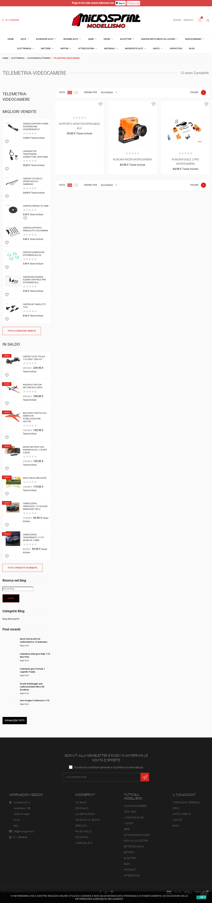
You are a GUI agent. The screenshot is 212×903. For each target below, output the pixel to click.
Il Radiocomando (134, 817)
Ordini (176, 808)
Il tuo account (184, 794)
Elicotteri (126, 39)
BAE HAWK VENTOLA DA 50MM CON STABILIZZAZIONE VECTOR (34, 417)
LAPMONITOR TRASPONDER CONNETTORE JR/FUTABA (35, 154)
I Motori (128, 823)
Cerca (11, 598)
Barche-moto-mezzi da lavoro (158, 39)
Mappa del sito (83, 843)
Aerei (91, 39)
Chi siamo (80, 802)
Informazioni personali (187, 802)
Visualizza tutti (15, 720)
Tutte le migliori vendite (22, 331)
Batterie (46, 48)
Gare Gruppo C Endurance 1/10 (34, 700)
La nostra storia (85, 814)
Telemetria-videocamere (16, 97)
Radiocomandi (193, 39)
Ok (201, 897)
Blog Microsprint (10, 619)
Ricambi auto (71, 39)
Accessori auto (45, 39)
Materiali (110, 48)
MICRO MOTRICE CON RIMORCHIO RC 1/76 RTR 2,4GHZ (35, 450)
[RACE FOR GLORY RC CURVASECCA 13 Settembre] (9, 643)
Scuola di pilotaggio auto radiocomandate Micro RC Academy (32, 686)
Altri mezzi (130, 811)
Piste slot (130, 869)
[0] (199, 20)
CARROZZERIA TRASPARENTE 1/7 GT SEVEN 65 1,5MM (33, 537)
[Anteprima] (79, 105)
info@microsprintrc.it (24, 831)
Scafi (127, 864)
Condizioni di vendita (87, 819)
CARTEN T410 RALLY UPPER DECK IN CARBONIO (32, 181)
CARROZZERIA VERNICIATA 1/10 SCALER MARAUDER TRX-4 (35, 506)
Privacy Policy (83, 831)
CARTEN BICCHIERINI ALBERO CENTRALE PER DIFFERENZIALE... (34, 280)
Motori (65, 48)
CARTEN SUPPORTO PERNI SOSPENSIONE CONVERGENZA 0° (35, 126)
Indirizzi (178, 819)
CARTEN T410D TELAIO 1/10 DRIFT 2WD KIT (34, 358)
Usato (156, 48)
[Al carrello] (71, 105)
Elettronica (24, 48)
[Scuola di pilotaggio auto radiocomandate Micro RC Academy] (9, 687)
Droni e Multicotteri (136, 840)
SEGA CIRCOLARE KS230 (34, 478)
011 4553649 (12, 20)
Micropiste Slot (134, 48)
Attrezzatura (86, 48)
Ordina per (90, 92)
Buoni (176, 825)
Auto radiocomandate (137, 835)
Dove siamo (81, 808)
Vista (62, 92)
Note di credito (182, 814)
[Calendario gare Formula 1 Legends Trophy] (9, 672)
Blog (192, 48)
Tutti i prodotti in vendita (22, 567)
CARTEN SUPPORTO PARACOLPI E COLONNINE (35, 229)
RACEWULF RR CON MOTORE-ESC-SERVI (32, 386)
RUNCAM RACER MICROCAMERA (132, 159)
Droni (107, 39)
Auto (24, 39)
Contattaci (176, 48)
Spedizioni (81, 825)
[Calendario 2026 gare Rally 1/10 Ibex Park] (9, 657)
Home (11, 39)
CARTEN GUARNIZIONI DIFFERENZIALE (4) (33, 253)
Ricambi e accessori (135, 806)
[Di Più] (87, 105)
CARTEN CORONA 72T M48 (35, 206)
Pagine (194, 92)
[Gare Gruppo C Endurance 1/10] (9, 704)
